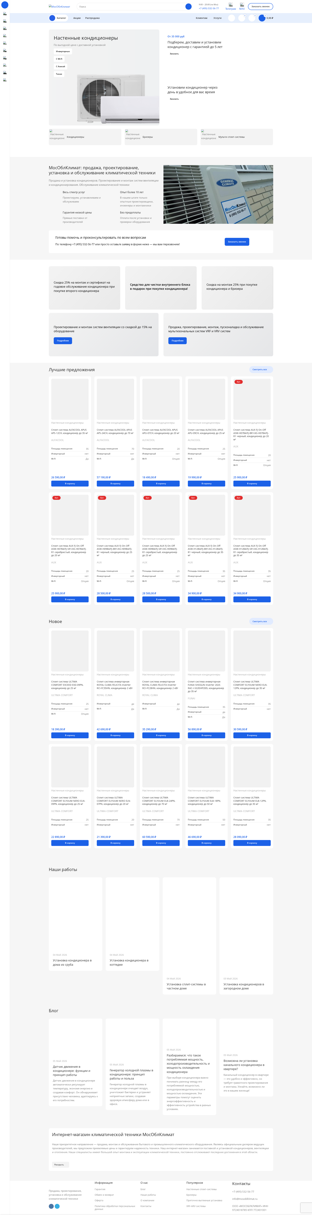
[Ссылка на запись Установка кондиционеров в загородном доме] (246, 925)
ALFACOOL (57, 440)
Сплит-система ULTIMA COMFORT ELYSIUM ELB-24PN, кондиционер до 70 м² (158, 800)
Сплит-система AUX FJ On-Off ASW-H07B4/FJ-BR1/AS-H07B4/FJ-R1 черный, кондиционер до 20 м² (251, 434)
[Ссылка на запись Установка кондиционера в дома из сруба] (76, 913)
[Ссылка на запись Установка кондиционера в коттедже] (132, 913)
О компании (147, 1200)
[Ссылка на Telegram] (57, 1206)
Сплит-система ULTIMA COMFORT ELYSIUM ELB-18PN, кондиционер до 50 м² (204, 800)
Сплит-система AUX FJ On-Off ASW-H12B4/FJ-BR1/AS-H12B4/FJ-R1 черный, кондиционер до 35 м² (205, 550)
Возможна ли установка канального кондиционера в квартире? (244, 1065)
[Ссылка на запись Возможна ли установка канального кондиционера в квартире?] (246, 1034)
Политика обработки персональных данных (115, 1207)
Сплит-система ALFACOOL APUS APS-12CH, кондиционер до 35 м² (69, 431)
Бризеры (191, 1194)
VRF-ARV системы (196, 1205)
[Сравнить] (52, 471)
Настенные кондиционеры (67, 422)
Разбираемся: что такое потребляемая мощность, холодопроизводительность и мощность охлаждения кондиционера (188, 1063)
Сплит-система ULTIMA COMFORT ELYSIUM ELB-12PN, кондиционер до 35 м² (249, 800)
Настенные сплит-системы (201, 1189)
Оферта (99, 1200)
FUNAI (191, 698)
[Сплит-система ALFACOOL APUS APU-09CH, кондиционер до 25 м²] (206, 399)
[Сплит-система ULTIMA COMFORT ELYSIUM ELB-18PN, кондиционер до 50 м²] (206, 766)
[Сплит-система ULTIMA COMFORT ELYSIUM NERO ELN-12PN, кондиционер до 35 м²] (252, 651)
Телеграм (230, 8)
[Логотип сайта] (59, 6)
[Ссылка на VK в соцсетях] (51, 1206)
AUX (235, 446)
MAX (242, 8)
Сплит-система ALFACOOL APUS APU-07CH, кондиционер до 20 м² (160, 431)
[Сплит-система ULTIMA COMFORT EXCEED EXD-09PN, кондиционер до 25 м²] (70, 651)
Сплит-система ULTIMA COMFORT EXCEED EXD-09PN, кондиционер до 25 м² (67, 684)
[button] (70, 484)
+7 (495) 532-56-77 (209, 8)
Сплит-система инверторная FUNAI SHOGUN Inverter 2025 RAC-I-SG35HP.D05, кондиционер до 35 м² (206, 686)
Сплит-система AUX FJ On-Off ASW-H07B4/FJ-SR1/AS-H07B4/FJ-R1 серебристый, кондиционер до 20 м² (68, 550)
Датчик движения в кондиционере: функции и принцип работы (71, 1071)
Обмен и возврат (104, 1194)
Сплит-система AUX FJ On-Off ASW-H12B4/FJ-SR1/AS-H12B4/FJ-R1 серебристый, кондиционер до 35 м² (251, 550)
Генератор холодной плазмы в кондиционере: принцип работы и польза (131, 1074)
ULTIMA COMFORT (62, 695)
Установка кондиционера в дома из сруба (72, 962)
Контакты (146, 1205)
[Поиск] (188, 6)
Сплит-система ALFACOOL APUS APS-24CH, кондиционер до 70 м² (115, 431)
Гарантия (100, 1189)
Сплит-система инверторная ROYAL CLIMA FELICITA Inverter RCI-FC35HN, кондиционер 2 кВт (115, 684)
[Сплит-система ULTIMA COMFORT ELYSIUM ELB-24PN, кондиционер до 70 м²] (161, 766)
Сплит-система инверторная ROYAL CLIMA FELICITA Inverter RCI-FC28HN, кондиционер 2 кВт (160, 684)
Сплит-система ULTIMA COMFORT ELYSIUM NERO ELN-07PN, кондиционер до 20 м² (114, 800)
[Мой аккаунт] (232, 18)
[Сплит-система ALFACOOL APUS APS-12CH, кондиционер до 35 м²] (70, 399)
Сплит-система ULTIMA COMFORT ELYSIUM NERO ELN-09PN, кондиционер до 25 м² (68, 800)
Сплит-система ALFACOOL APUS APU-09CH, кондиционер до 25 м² (206, 431)
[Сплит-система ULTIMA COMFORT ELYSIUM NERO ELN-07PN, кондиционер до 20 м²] (115, 766)
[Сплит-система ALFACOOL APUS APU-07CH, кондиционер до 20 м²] (161, 399)
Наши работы (148, 1194)
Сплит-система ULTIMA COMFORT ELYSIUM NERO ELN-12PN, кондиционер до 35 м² (250, 684)
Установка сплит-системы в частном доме (186, 986)
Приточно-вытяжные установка (204, 1200)
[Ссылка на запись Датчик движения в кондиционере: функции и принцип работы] (76, 1037)
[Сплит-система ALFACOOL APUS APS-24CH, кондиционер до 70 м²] (115, 399)
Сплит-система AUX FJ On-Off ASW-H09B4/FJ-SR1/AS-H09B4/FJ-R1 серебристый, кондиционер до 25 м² (160, 550)
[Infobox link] (85, 137)
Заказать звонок (261, 6)
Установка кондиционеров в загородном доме (244, 986)
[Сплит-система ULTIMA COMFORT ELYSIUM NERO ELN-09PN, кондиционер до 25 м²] (70, 766)
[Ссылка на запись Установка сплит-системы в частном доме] (189, 925)
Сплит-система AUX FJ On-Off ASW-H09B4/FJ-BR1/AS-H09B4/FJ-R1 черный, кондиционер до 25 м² (114, 550)
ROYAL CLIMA (104, 695)
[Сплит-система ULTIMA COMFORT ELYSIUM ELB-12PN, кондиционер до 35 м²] (252, 766)
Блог (143, 1189)
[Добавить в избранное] (57, 471)
